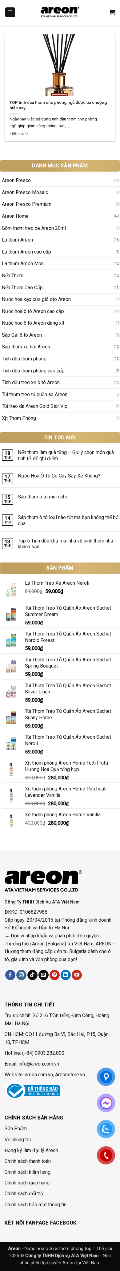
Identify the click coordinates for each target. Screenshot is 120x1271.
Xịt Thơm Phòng (19, 418)
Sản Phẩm (16, 1128)
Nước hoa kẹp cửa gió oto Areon (36, 299)
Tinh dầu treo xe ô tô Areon (31, 382)
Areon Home (15, 216)
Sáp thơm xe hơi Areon (26, 347)
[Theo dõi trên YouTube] (77, 975)
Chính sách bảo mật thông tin (35, 1205)
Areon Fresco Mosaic (25, 192)
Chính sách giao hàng (27, 1183)
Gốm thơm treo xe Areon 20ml (34, 228)
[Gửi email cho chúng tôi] (43, 975)
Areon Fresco (16, 180)
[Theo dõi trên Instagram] (21, 975)
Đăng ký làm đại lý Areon (31, 1150)
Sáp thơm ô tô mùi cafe (43, 497)
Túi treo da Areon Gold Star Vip (34, 406)
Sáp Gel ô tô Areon (22, 335)
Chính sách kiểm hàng (27, 1172)
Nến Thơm (12, 275)
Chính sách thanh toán (28, 1161)
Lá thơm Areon (17, 240)
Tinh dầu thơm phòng (24, 359)
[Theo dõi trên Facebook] (10, 975)
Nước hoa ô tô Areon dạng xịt (33, 323)
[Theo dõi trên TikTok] (32, 975)
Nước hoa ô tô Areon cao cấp (33, 311)
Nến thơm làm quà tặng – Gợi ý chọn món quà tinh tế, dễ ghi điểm (66, 455)
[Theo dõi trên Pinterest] (55, 975)
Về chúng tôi (18, 1140)
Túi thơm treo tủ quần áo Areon (34, 394)
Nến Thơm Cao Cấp (22, 287)
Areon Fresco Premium (26, 204)
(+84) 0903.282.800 (43, 1053)
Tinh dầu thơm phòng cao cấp (33, 371)
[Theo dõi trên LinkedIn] (66, 975)
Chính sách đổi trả (24, 1193)
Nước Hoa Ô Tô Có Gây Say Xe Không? (59, 476)
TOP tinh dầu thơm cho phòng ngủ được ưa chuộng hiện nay (58, 105)
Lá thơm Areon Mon (23, 263)
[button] (10, 12)
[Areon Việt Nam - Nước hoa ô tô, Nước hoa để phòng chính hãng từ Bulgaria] (60, 12)
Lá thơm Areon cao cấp (26, 252)
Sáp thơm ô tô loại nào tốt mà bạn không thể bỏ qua (68, 520)
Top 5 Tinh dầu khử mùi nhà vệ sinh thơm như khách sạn (66, 544)
